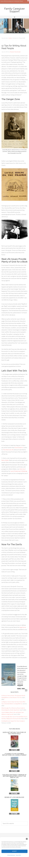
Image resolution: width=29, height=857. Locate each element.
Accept (14, 851)
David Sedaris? (19, 447)
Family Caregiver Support (14, 10)
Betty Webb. (5, 460)
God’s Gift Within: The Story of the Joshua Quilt (14, 733)
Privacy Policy (18, 855)
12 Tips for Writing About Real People (13, 47)
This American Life (8, 449)
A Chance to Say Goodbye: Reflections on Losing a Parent (14, 754)
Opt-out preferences (11, 855)
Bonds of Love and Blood (14, 797)
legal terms (23, 627)
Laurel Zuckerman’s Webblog (18, 471)
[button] (27, 839)
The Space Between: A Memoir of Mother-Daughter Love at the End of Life (14, 776)
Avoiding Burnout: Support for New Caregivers (13, 721)
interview (22, 469)
